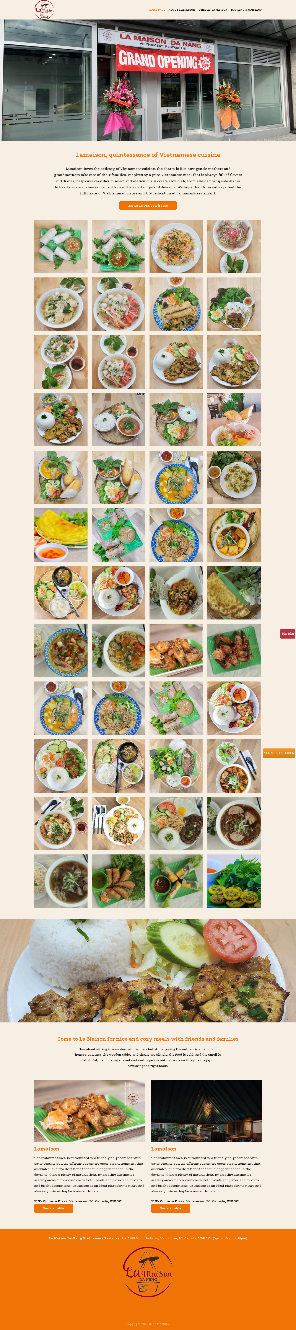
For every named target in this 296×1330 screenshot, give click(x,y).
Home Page (157, 9)
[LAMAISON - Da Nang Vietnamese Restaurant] (56, 10)
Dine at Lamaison (213, 9)
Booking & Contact (246, 9)
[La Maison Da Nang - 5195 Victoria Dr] (176, 592)
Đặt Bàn (288, 634)
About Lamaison (182, 9)
